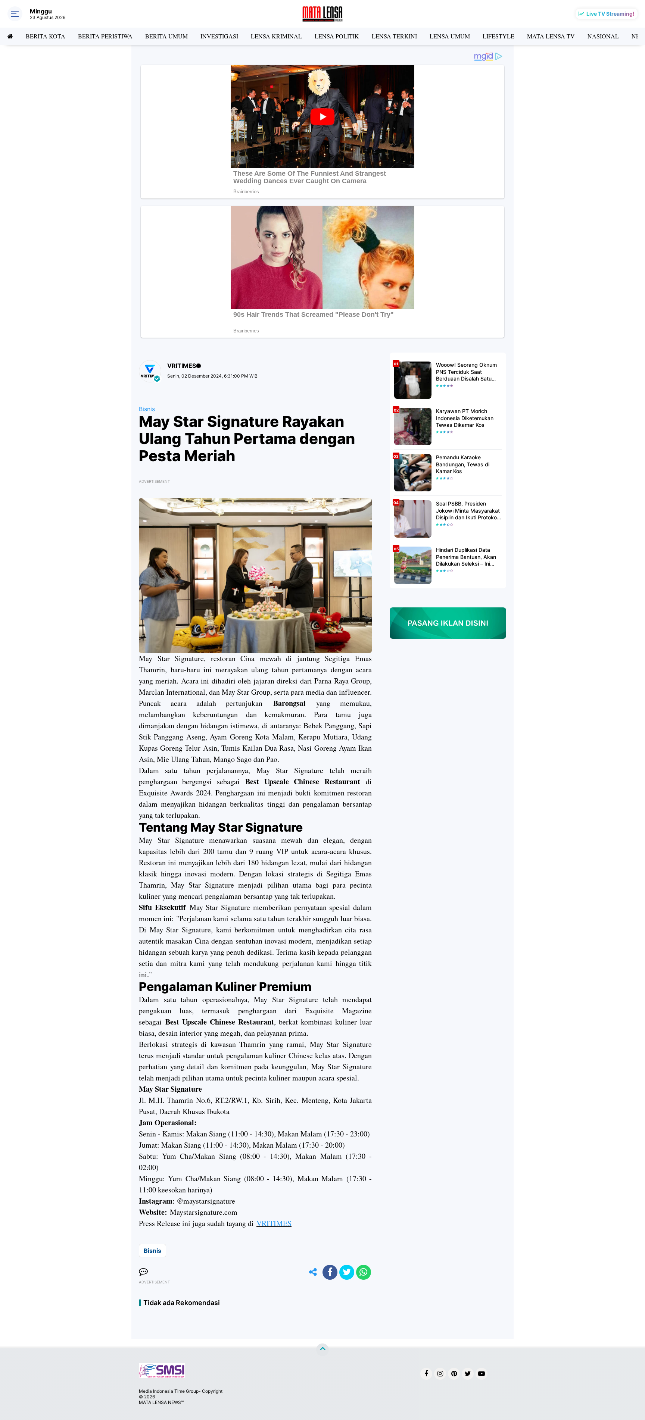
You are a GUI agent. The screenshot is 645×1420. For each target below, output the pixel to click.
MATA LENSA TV (551, 36)
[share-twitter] (346, 1272)
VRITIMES (274, 1223)
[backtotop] (322, 1350)
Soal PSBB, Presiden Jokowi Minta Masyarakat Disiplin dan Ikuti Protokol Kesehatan (468, 510)
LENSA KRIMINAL (276, 36)
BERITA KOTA (45, 36)
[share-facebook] (329, 1272)
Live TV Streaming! (610, 13)
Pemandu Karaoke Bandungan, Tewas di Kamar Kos (462, 464)
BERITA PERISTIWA (105, 36)
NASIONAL (603, 36)
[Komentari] (143, 1272)
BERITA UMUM (166, 36)
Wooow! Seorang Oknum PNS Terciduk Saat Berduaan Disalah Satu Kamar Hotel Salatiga (466, 372)
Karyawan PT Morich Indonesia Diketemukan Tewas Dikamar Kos (464, 418)
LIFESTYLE (498, 36)
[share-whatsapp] (363, 1272)
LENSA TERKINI (394, 36)
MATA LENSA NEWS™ (161, 1402)
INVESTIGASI (219, 36)
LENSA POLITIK (337, 36)
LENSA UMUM (450, 36)
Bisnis (147, 409)
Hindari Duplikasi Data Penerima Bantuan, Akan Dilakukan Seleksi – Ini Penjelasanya (466, 557)
